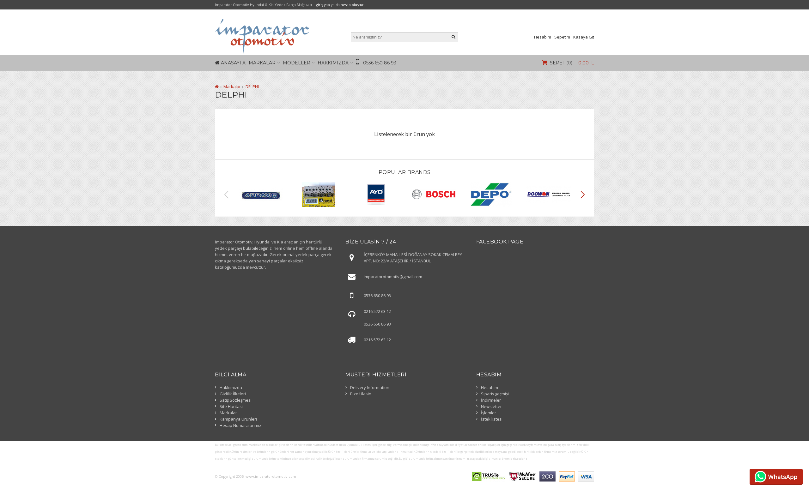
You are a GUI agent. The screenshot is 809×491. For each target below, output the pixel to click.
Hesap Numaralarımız (240, 425)
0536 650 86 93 (379, 63)
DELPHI (252, 86)
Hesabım (542, 37)
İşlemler (488, 413)
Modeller (296, 63)
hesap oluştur (352, 4)
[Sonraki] (583, 194)
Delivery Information (369, 387)
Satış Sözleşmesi (236, 400)
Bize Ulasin (360, 394)
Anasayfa (233, 63)
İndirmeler (491, 400)
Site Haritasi (231, 406)
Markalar (262, 63)
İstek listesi (491, 419)
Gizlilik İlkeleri (233, 394)
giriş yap (323, 4)
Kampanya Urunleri (238, 419)
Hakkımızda (333, 63)
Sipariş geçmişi (495, 394)
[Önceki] (226, 194)
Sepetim (562, 37)
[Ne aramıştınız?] (453, 37)
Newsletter (491, 406)
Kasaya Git (583, 37)
